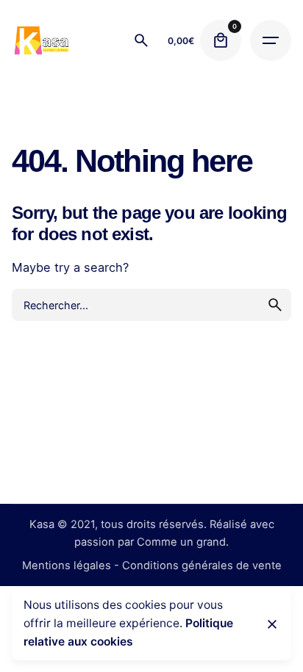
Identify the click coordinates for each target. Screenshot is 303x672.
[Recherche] (141, 40)
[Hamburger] (270, 40)
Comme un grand (181, 542)
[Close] (272, 624)
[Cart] (220, 40)
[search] (275, 305)
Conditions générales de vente (202, 565)
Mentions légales (66, 565)
